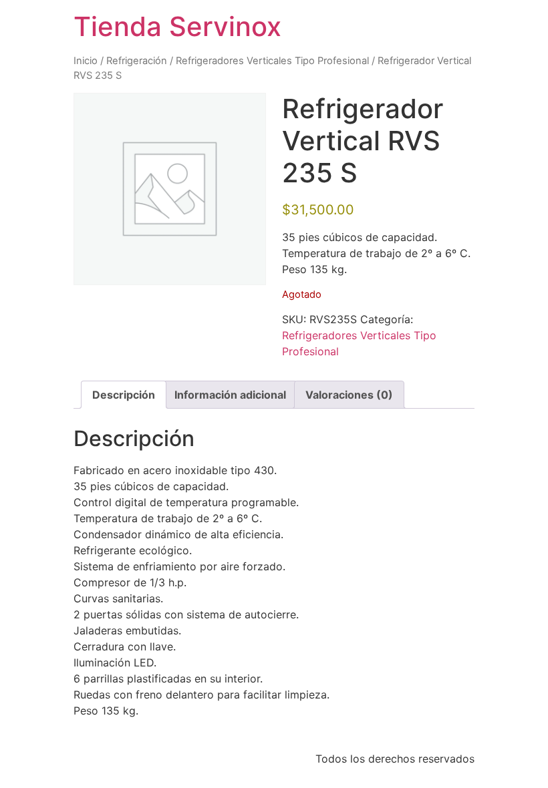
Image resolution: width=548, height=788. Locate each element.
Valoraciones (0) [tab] (349, 394)
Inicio (86, 61)
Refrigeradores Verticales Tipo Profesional (272, 61)
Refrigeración (136, 61)
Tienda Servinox (177, 26)
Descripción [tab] (123, 394)
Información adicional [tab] (230, 394)
